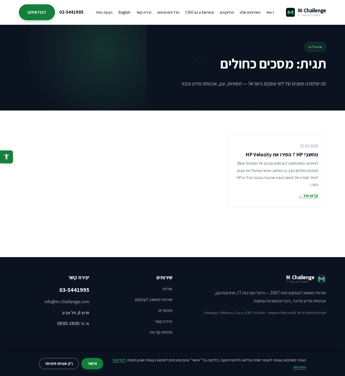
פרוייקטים (227, 12)
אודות (167, 289)
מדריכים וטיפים (168, 12)
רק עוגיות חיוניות (59, 363)
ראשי (270, 12)
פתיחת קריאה (161, 332)
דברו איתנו (36, 12)
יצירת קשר (143, 12)
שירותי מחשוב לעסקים (153, 299)
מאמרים (165, 310)
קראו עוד (308, 195)
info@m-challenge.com (66, 302)
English (124, 12)
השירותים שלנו (250, 12)
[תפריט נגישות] (6, 156)
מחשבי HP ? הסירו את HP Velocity (282, 154)
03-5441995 (71, 12)
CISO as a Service (199, 12)
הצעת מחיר (103, 12)
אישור (92, 363)
